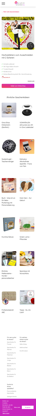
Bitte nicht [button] (17, 407)
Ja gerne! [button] (27, 407)
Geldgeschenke (12, 396)
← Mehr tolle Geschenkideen (10, 12)
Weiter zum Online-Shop (18, 86)
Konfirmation (24, 351)
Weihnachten (24, 347)
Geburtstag (23, 344)
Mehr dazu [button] (6, 413)
